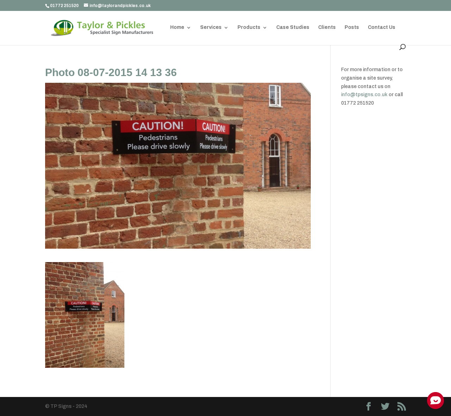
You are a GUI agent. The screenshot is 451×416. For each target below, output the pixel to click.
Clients (327, 27)
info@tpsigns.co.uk (364, 94)
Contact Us (381, 27)
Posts (352, 27)
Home (177, 27)
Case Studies (292, 27)
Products (248, 27)
